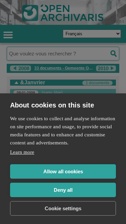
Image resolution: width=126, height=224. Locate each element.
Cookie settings (63, 208)
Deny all (63, 190)
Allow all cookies (63, 171)
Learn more (22, 152)
